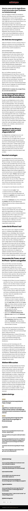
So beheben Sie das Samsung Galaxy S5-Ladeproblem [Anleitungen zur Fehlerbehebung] (13, 467)
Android (3, 399)
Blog (11, 502)
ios (2, 406)
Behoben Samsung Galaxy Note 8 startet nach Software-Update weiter (12, 431)
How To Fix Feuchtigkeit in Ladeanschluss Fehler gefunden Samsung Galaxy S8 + (13, 450)
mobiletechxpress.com (13, 507)
